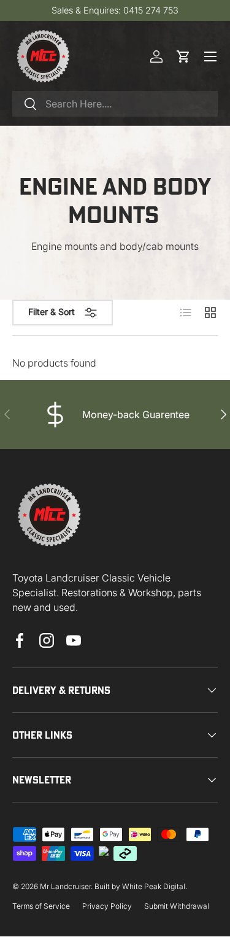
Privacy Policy (107, 906)
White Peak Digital (153, 886)
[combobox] (115, 104)
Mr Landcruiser (65, 886)
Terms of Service (41, 906)
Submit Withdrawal (176, 906)
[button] (183, 56)
